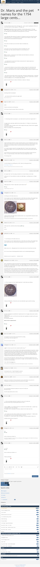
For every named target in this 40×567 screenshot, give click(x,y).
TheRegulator (6, 192)
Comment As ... (35, 476)
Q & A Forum (19, 512)
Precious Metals (19, 520)
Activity (18, 2)
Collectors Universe (23, 564)
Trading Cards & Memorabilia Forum (19, 535)
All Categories (3, 504)
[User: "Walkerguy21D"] (2, 260)
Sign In (38, 2)
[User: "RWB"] (2, 140)
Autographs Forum (19, 537)
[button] (38, 10)
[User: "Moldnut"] (2, 222)
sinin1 (5, 385)
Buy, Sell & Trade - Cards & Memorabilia (19, 543)
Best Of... (22, 2)
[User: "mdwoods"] (2, 160)
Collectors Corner (17, 0)
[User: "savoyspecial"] (2, 90)
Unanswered (9, 499)
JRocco (5, 333)
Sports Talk (19, 541)
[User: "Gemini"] (2, 181)
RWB (5, 139)
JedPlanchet (6, 233)
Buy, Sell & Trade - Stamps (19, 551)
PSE (27, 0)
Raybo (5, 101)
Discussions (13, 2)
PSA (24, 0)
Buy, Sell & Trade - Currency (19, 529)
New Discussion (4, 484)
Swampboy (6, 367)
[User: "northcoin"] (2, 377)
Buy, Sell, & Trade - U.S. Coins (19, 525)
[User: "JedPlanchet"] (2, 233)
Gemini (5, 181)
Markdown (9, 473)
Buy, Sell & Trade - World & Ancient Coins (19, 527)
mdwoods (6, 160)
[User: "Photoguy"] (2, 428)
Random (19, 531)
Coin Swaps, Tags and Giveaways (19, 523)
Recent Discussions (6, 493)
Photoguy (6, 428)
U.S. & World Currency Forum (19, 516)
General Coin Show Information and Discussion (19, 555)
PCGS (22, 0)
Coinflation (37, 0)
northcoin (5, 376)
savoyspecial (6, 89)
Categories (8, 2)
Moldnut (5, 222)
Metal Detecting (19, 518)
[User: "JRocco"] (2, 334)
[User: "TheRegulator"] (2, 193)
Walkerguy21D (6, 260)
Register (6, 482)
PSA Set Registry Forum (19, 539)
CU (34, 0)
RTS (5, 22)
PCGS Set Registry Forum (19, 510)
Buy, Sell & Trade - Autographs (19, 546)
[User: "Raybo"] (2, 101)
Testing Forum (19, 559)
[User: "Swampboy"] (2, 368)
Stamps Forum (19, 549)
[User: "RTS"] (2, 23)
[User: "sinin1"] (2, 385)
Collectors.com (31, 0)
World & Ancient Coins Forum (19, 514)
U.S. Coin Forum (19, 508)
